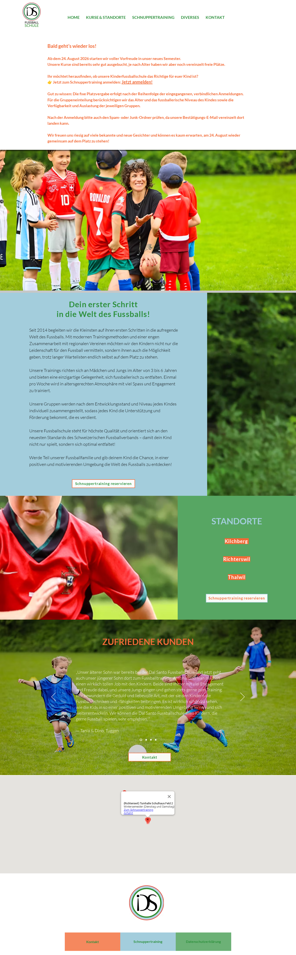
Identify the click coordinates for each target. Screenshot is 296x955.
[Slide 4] (155, 740)
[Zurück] (53, 697)
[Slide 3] (151, 740)
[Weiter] (242, 697)
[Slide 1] (141, 740)
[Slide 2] (146, 740)
